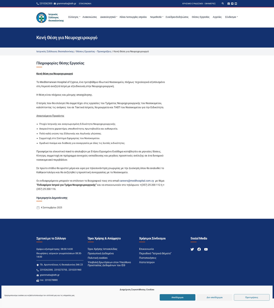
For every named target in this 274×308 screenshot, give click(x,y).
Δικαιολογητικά (107, 17)
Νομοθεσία (156, 17)
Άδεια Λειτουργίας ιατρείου (133, 17)
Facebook (228, 3)
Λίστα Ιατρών (147, 262)
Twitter (232, 3)
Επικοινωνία (85, 3)
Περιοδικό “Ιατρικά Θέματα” (155, 253)
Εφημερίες (210, 3)
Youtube (236, 3)
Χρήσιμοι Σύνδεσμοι (192, 3)
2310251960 (74, 269)
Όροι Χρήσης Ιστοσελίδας (102, 248)
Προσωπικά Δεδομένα (101, 253)
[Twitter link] (193, 249)
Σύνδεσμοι (230, 17)
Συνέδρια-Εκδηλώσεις (177, 17)
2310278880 (51, 280)
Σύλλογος (73, 17)
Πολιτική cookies (97, 257)
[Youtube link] (206, 249)
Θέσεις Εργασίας (200, 17)
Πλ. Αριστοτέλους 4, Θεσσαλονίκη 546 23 (61, 264)
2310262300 (46, 3)
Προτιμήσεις (251, 297)
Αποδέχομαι (178, 297)
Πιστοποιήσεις (147, 257)
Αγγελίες (217, 17)
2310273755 (60, 269)
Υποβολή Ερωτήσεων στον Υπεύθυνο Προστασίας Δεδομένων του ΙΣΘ (109, 264)
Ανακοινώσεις (89, 17)
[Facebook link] (199, 249)
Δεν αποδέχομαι (215, 297)
